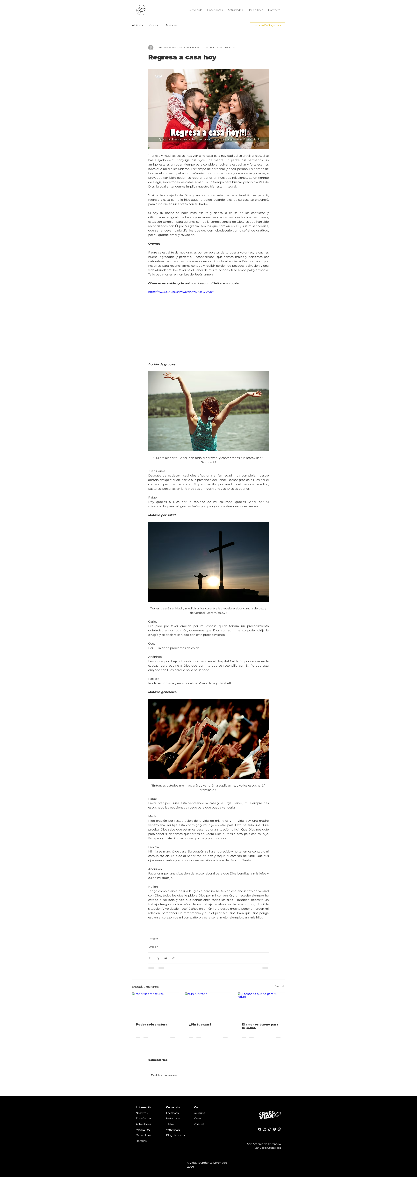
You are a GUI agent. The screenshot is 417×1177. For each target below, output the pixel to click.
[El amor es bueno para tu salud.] (261, 1005)
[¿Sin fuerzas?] (208, 1005)
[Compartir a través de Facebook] (149, 958)
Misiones (171, 25)
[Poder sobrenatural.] (155, 1005)
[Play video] (208, 324)
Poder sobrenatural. (153, 1024)
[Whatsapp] (279, 1132)
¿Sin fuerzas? (200, 1024)
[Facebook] (260, 1132)
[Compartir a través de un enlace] (173, 958)
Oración (154, 25)
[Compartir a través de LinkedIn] (165, 958)
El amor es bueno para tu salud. (260, 1026)
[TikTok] (269, 1132)
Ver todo (280, 986)
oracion (154, 938)
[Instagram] (265, 1132)
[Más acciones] (267, 48)
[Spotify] (274, 1132)
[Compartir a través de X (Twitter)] (157, 958)
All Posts (137, 25)
